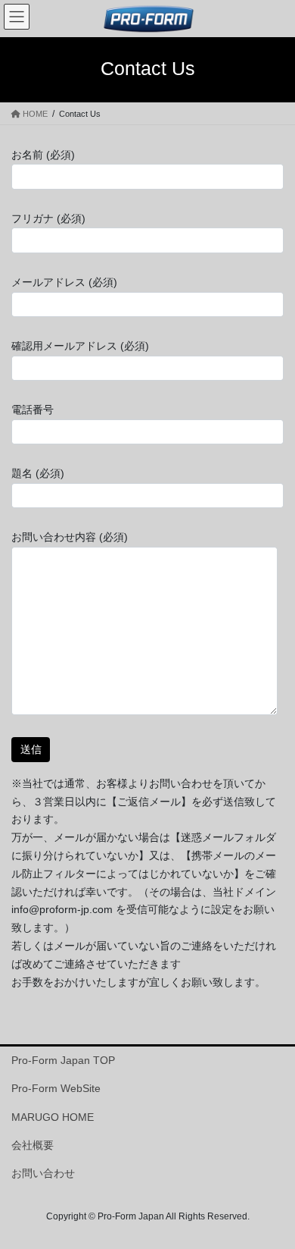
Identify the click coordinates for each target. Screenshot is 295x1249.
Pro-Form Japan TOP (63, 1060)
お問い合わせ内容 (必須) (69, 537)
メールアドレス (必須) (64, 282)
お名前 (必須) (43, 155)
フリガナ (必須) (48, 218)
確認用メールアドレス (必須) (80, 346)
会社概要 (32, 1145)
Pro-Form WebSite (56, 1088)
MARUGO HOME (52, 1117)
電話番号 (32, 409)
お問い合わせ (43, 1173)
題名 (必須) (37, 473)
